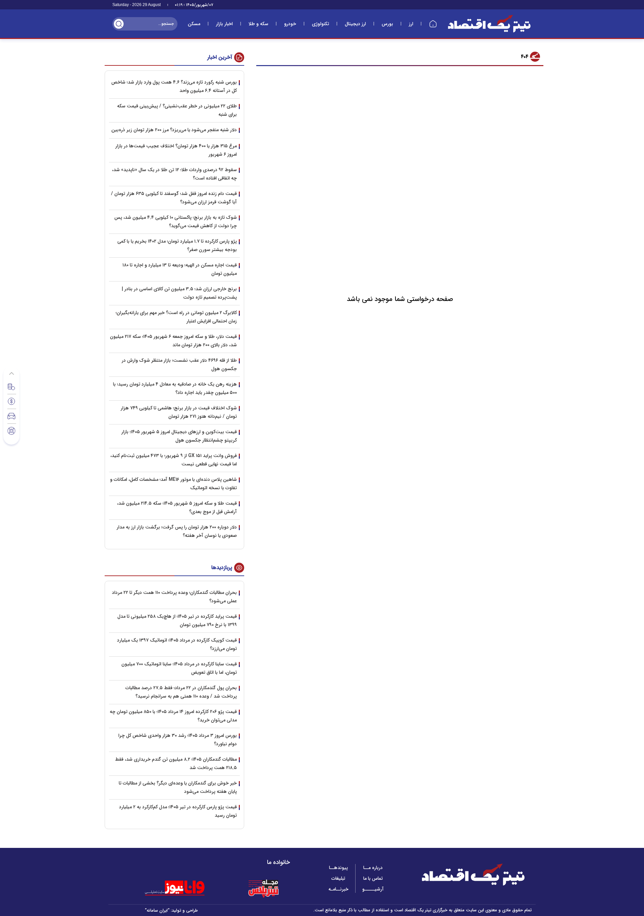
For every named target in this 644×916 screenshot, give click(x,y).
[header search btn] (119, 24)
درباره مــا (373, 867)
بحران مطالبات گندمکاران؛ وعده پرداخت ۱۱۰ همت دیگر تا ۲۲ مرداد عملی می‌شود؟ (174, 597)
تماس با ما (373, 878)
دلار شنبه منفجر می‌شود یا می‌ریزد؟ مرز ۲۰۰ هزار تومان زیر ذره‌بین (174, 130)
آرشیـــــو (373, 889)
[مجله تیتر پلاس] (263, 888)
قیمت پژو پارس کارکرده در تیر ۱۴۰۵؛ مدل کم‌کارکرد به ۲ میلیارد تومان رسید (178, 811)
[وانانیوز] (183, 888)
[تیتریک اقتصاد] (489, 23)
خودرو (290, 24)
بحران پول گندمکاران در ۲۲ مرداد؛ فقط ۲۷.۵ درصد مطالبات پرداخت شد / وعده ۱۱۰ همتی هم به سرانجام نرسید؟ (181, 692)
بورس (387, 24)
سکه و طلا (258, 24)
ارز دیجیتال (355, 24)
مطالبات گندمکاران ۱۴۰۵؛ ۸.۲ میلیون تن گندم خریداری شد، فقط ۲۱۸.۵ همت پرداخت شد (176, 763)
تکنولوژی (320, 24)
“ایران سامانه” (157, 910)
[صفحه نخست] (433, 24)
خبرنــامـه (338, 889)
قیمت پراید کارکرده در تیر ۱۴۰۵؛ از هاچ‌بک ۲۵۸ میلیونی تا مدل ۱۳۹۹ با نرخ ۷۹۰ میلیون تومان (177, 620)
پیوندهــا (338, 867)
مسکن (194, 24)
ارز (411, 24)
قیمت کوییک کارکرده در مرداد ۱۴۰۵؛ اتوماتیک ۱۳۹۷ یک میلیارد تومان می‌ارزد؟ (177, 644)
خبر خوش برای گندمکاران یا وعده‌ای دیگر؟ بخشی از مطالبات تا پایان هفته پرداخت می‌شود (178, 787)
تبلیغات (338, 878)
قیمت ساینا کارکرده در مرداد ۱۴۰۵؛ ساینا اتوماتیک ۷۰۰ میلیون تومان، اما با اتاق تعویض (179, 668)
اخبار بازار (224, 24)
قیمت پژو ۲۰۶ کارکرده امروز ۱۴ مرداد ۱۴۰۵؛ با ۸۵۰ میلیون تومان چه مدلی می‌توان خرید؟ (173, 716)
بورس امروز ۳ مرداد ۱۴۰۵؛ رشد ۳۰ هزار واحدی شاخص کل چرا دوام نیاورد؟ (177, 740)
